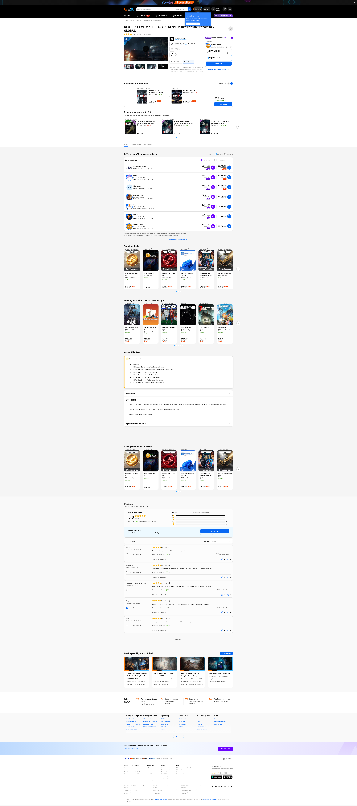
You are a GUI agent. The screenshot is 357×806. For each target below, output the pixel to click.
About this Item (148, 144)
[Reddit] (222, 786)
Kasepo (135, 175)
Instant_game (216, 44)
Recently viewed (136, 144)
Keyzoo (135, 214)
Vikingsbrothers (138, 195)
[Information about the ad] (213, 41)
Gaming (132, 20)
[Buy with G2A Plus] (213, 168)
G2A (127, 20)
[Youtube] (215, 786)
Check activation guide (181, 39)
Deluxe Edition (188, 62)
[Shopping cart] (230, 9)
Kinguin (135, 205)
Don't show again (193, 23)
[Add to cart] (229, 168)
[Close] (355, 2)
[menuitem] (127, 15)
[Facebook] (212, 786)
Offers (126, 144)
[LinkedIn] (231, 786)
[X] (228, 786)
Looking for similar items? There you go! (144, 300)
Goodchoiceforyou (139, 166)
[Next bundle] (231, 83)
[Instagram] (225, 786)
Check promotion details (131, 748)
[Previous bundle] (228, 83)
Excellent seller (139, 177)
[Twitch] (219, 786)
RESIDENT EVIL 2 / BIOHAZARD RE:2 (152, 20)
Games (139, 20)
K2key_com (137, 186)
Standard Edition (176, 62)
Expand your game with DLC (137, 112)
